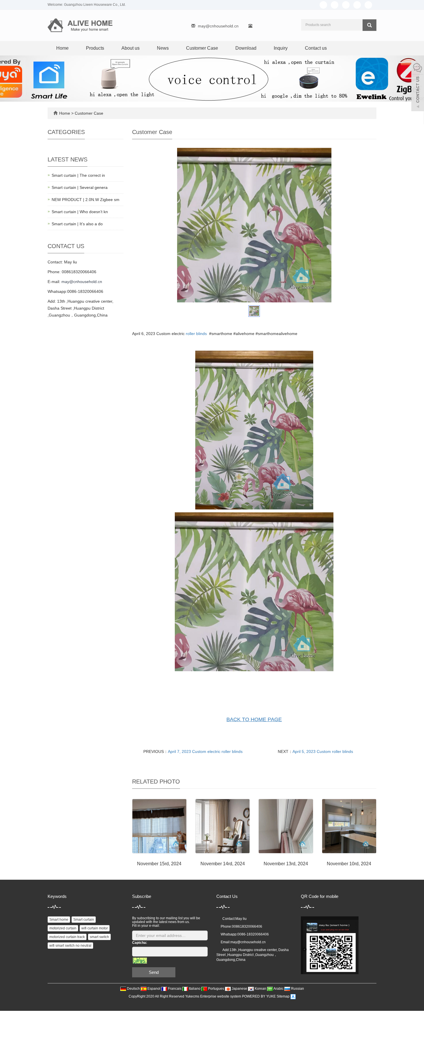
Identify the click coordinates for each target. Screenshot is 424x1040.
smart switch (99, 937)
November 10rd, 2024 (349, 863)
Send (154, 972)
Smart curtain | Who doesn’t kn (80, 211)
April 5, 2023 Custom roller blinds (322, 751)
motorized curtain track (67, 937)
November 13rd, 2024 (286, 863)
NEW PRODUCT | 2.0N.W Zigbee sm (85, 199)
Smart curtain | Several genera (80, 187)
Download (245, 48)
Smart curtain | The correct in (78, 175)
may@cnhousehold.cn (218, 26)
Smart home (58, 920)
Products (95, 48)
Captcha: (139, 943)
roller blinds (196, 333)
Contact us (316, 48)
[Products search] (369, 25)
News (163, 48)
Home (62, 48)
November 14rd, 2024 (222, 863)
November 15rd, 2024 (159, 863)
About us (130, 48)
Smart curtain (83, 920)
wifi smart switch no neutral (70, 946)
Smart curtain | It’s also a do (77, 224)
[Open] (417, 87)
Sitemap (283, 997)
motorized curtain (62, 928)
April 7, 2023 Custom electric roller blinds (205, 751)
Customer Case (202, 48)
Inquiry (281, 48)
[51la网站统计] (293, 997)
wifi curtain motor (94, 928)
